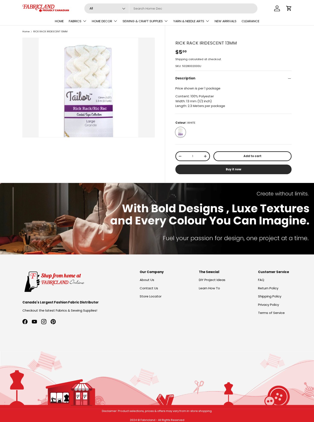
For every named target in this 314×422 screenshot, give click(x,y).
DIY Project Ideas (212, 280)
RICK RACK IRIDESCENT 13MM (50, 31)
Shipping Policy (269, 296)
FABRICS (75, 21)
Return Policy (268, 288)
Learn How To (209, 288)
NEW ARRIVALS (225, 21)
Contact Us (149, 288)
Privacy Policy (268, 304)
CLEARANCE (250, 21)
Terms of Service (271, 313)
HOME (59, 21)
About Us (147, 280)
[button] (289, 8)
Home (25, 31)
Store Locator (150, 296)
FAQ (261, 280)
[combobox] (171, 8)
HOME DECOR (102, 21)
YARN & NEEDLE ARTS (188, 21)
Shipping (181, 59)
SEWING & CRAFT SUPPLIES (143, 21)
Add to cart (252, 156)
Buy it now (233, 169)
